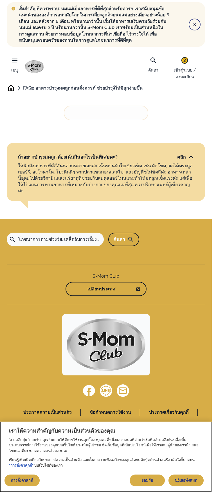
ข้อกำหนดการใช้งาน (110, 412)
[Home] (34, 66)
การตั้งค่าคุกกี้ (22, 480)
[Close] (195, 24)
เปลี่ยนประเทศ (101, 288)
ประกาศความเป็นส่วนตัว (47, 412)
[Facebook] (89, 390)
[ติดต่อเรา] (123, 390)
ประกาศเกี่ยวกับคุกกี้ (169, 412)
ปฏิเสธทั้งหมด (186, 480)
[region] (106, 457)
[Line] (106, 390)
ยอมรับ (147, 480)
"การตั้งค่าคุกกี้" (21, 465)
